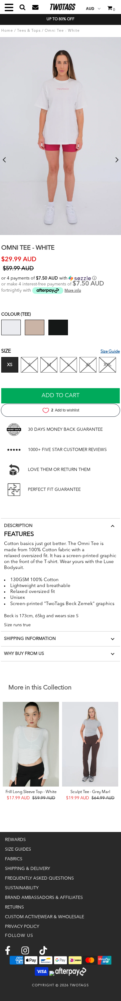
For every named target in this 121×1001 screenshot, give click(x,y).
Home (7, 31)
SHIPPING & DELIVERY (27, 869)
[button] (60, 278)
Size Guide (110, 352)
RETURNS (14, 907)
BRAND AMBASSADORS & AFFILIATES (44, 897)
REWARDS (15, 840)
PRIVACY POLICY (22, 926)
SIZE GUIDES (18, 849)
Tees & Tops (29, 31)
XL (88, 365)
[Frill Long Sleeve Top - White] (31, 744)
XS (9, 365)
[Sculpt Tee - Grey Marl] (90, 744)
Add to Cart (60, 395)
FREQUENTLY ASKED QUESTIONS (39, 878)
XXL (107, 365)
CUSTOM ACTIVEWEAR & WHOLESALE (44, 917)
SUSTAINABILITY (21, 888)
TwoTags (79, 985)
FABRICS (13, 859)
